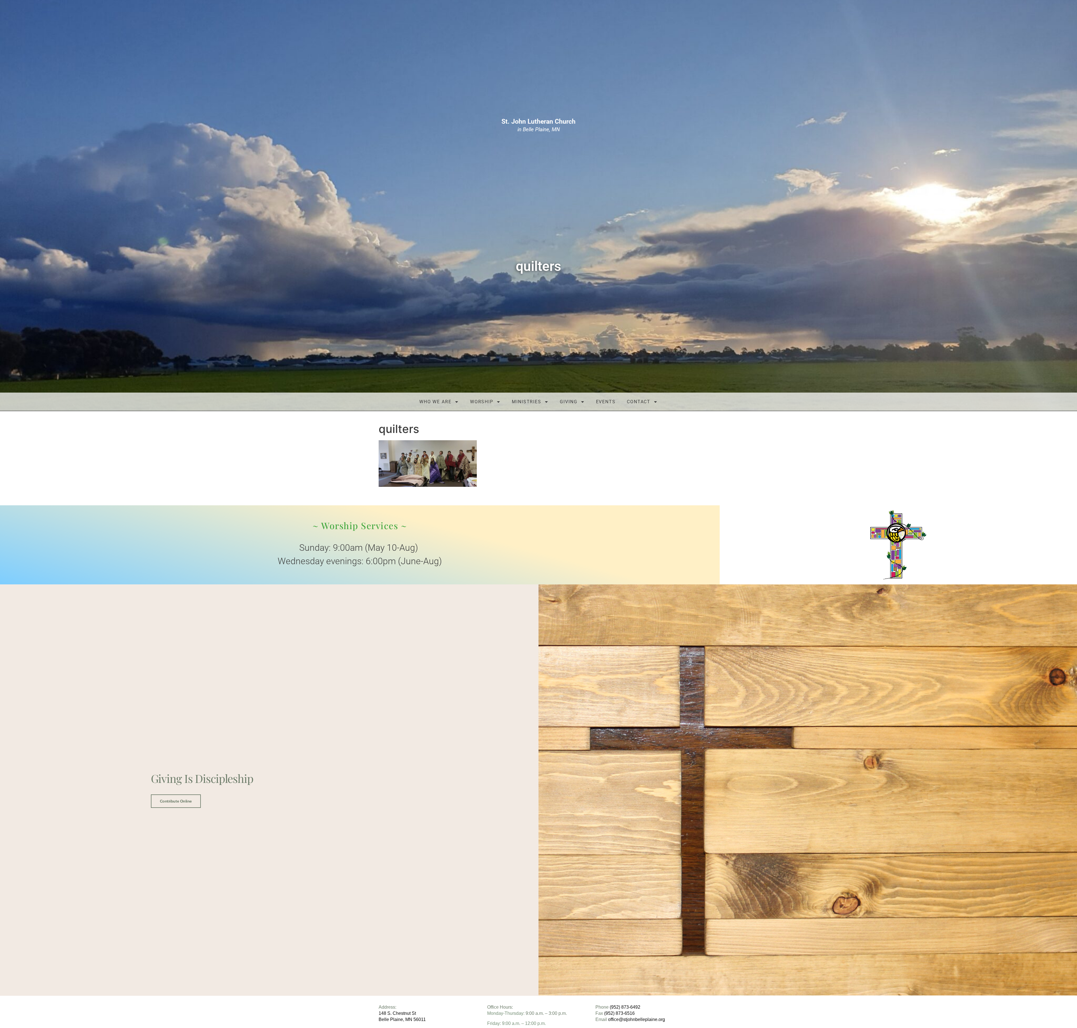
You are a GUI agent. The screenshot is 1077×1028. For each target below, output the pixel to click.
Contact (638, 401)
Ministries (526, 401)
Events (606, 401)
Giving (568, 401)
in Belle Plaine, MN (538, 125)
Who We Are (435, 401)
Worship (481, 401)
